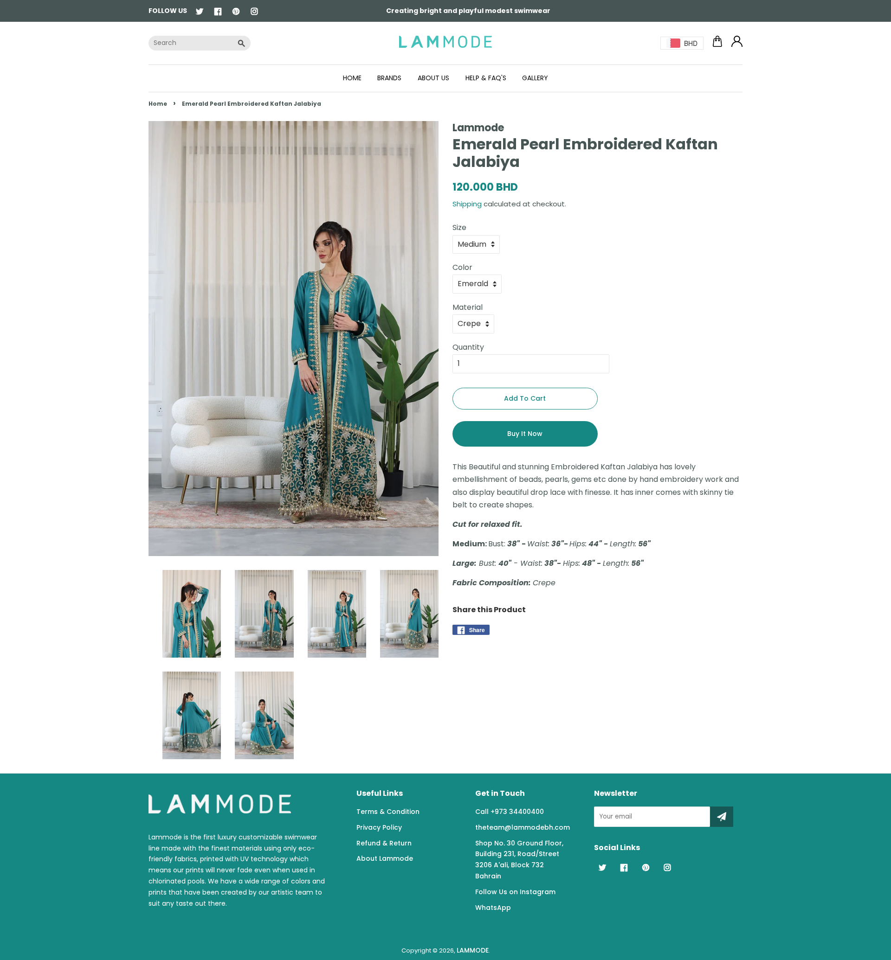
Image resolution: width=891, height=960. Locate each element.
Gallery (535, 78)
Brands (389, 78)
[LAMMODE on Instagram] (254, 12)
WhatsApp (493, 907)
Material (467, 307)
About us (433, 78)
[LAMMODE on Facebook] (218, 12)
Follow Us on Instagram (515, 891)
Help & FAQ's (485, 78)
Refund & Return (384, 843)
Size (459, 227)
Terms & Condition (388, 811)
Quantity (468, 347)
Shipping (467, 204)
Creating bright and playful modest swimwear (468, 10)
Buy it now (524, 433)
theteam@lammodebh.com (522, 827)
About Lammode (384, 858)
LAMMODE (473, 950)
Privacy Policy (379, 827)
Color (462, 267)
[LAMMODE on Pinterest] (236, 12)
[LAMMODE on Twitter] (199, 12)
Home (352, 78)
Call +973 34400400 (509, 811)
